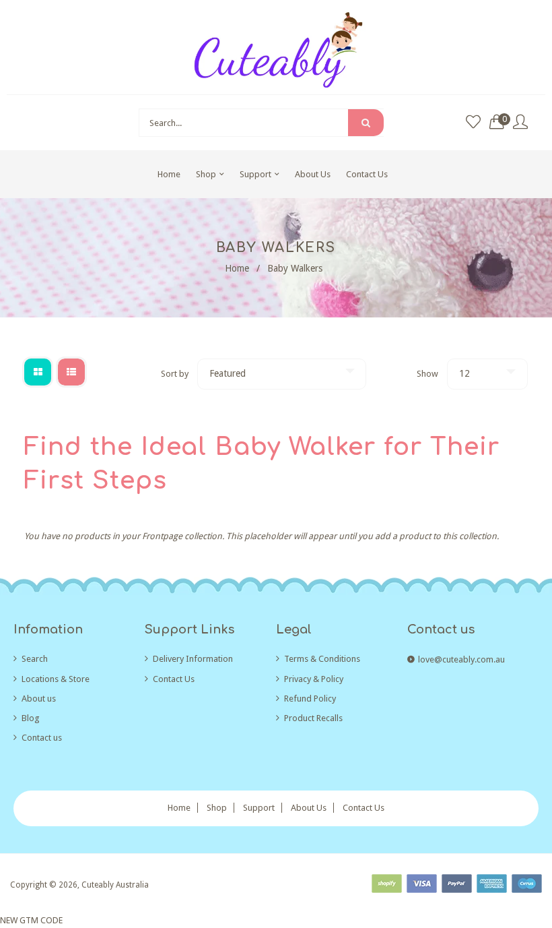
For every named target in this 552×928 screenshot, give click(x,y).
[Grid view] (37, 372)
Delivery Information (193, 659)
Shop (217, 808)
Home (237, 268)
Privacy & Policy (313, 679)
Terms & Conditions (322, 659)
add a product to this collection (436, 536)
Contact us (42, 738)
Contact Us (174, 679)
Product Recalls (313, 718)
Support (259, 808)
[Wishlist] (473, 122)
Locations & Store (56, 679)
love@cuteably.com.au (461, 659)
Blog (31, 718)
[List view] (71, 372)
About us (39, 698)
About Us (308, 808)
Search (35, 659)
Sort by (174, 374)
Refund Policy (310, 698)
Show (427, 374)
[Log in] (520, 122)
